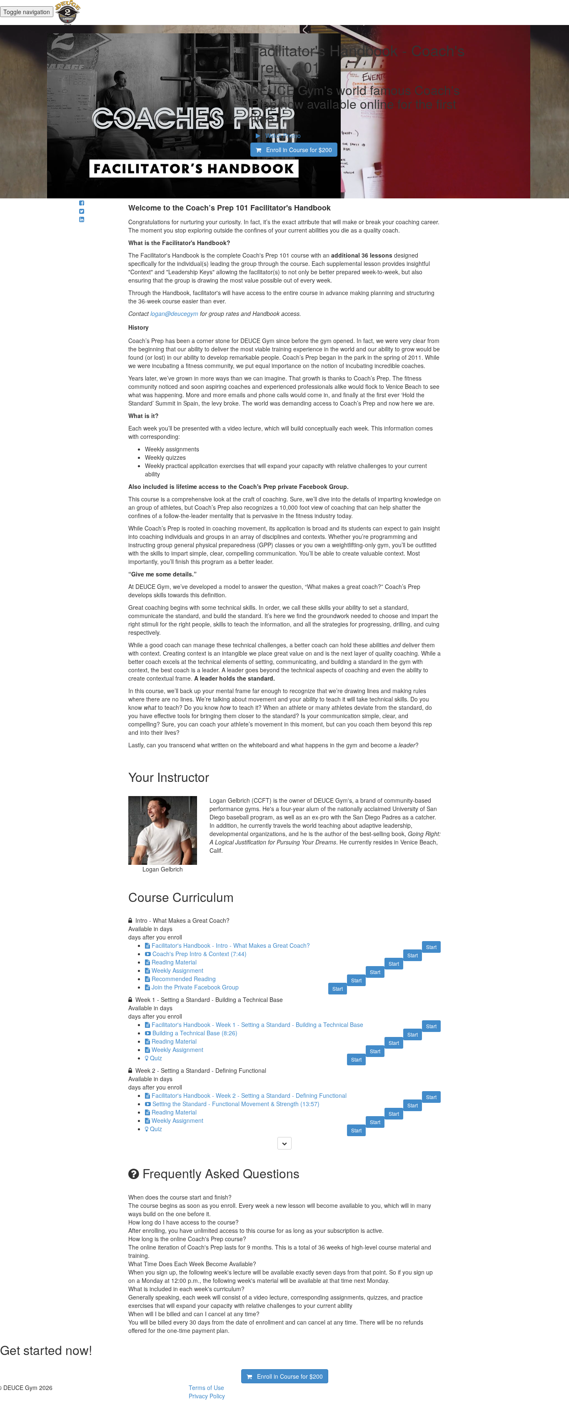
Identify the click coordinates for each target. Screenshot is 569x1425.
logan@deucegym (174, 313)
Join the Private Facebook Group (195, 987)
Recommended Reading (184, 978)
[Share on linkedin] (81, 219)
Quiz (156, 1058)
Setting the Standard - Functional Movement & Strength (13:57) (235, 1103)
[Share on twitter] (81, 211)
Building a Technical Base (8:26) (194, 1033)
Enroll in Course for (296, 149)
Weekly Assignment (177, 970)
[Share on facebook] (81, 202)
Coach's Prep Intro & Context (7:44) (199, 953)
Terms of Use (206, 1387)
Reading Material (174, 962)
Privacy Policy (207, 1396)
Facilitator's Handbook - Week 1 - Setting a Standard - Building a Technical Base (257, 1024)
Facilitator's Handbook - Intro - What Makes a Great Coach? (231, 945)
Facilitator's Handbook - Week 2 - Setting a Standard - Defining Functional (249, 1095)
